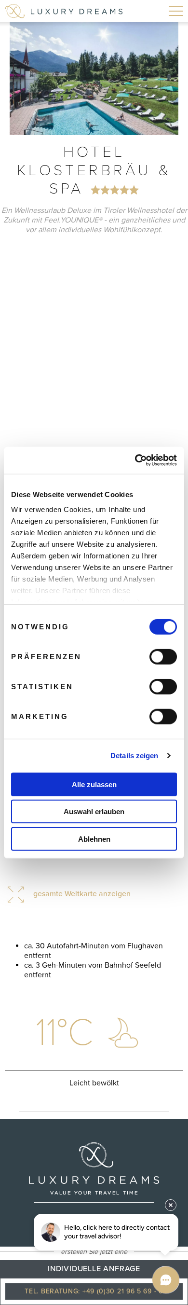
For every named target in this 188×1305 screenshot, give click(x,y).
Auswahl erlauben (94, 811)
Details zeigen (134, 755)
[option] (94, 78)
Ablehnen (94, 838)
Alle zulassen (94, 784)
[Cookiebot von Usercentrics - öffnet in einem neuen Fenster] (135, 460)
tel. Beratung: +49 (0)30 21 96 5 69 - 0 (94, 1291)
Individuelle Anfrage (94, 1269)
